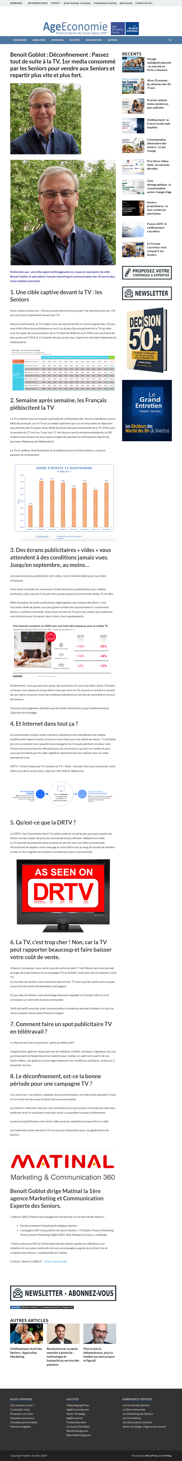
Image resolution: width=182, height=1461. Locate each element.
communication (50, 1307)
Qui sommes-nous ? (22, 1405)
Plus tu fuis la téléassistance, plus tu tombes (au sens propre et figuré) (99, 1354)
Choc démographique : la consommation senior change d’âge (159, 186)
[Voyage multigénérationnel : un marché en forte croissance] (133, 59)
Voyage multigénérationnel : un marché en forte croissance (159, 64)
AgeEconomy (126, 3)
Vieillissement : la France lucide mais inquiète (158, 123)
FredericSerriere (76, 1422)
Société (74, 40)
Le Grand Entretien (78, 1426)
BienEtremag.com (77, 1430)
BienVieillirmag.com (78, 1435)
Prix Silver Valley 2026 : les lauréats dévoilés (158, 164)
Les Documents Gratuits (137, 1422)
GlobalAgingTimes (77, 1405)
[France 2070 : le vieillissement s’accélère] (133, 224)
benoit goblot (30, 1307)
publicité (67, 1307)
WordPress (151, 1455)
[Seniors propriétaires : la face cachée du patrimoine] (133, 202)
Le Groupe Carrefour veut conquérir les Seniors (156, 249)
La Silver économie (134, 1409)
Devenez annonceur (22, 1418)
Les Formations (132, 1418)
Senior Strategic (76, 1413)
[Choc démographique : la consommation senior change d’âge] (133, 181)
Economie (19, 40)
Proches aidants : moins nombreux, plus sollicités (158, 103)
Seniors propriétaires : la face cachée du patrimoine (157, 208)
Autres (112, 40)
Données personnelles (23, 1422)
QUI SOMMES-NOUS (37, 3)
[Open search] (170, 40)
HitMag (167, 1455)
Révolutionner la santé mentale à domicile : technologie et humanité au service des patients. (63, 1356)
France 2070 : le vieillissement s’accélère (157, 227)
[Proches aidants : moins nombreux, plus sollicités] (133, 100)
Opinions (57, 40)
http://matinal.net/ (55, 1261)
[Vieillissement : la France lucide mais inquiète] (133, 120)
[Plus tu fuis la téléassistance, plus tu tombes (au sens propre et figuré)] (99, 1335)
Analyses (39, 40)
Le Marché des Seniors (136, 1405)
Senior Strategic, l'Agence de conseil (144, 1426)
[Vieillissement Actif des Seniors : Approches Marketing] (26, 1335)
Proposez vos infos (21, 1413)
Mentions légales (20, 1426)
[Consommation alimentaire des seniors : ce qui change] (133, 140)
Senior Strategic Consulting (77, 3)
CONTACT (55, 3)
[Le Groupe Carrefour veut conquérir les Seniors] (133, 244)
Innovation (94, 40)
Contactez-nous (20, 1409)
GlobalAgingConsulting (105, 3)
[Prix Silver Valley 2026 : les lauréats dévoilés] (133, 161)
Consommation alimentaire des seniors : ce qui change (156, 145)
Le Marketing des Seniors (138, 1413)
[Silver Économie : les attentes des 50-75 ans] (133, 80)
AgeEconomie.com (77, 1409)
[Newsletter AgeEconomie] (63, 1300)
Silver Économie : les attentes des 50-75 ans (159, 84)
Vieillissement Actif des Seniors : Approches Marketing (26, 1352)
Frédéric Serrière (144, 3)
